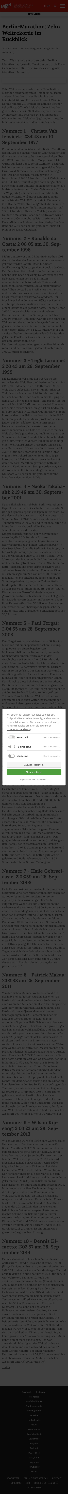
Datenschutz (42, 779)
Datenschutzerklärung (19, 729)
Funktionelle (24, 746)
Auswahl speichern (34, 764)
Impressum (25, 779)
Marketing (22, 756)
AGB (33, 779)
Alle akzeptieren (34, 771)
